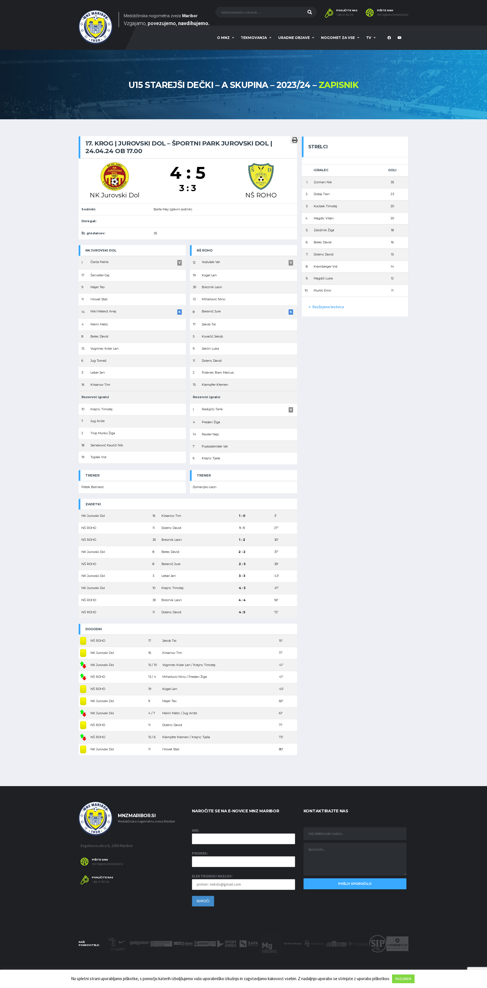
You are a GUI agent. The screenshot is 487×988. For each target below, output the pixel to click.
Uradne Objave (294, 38)
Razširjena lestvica (328, 306)
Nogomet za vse (338, 38)
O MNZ (223, 38)
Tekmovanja (254, 38)
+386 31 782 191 (344, 15)
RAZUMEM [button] (403, 978)
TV (368, 38)
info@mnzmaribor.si (392, 15)
